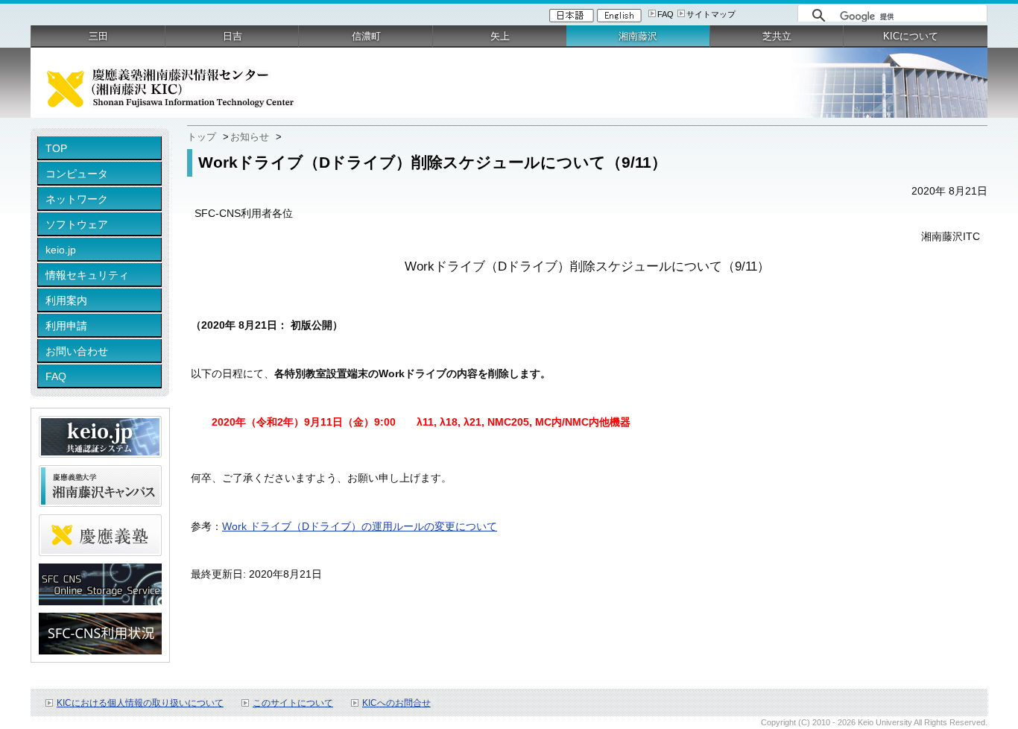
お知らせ (249, 136)
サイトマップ (711, 14)
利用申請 (66, 326)
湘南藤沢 (638, 36)
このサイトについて (293, 703)
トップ (201, 136)
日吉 (232, 36)
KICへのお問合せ (396, 703)
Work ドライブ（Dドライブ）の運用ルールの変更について (359, 526)
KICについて (910, 36)
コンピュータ (76, 174)
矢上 (500, 36)
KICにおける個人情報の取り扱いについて (140, 703)
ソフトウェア (76, 224)
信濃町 (366, 36)
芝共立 (776, 36)
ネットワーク (76, 199)
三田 (98, 36)
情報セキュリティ (87, 275)
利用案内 (66, 300)
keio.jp (60, 250)
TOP (56, 148)
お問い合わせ (76, 351)
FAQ (665, 14)
